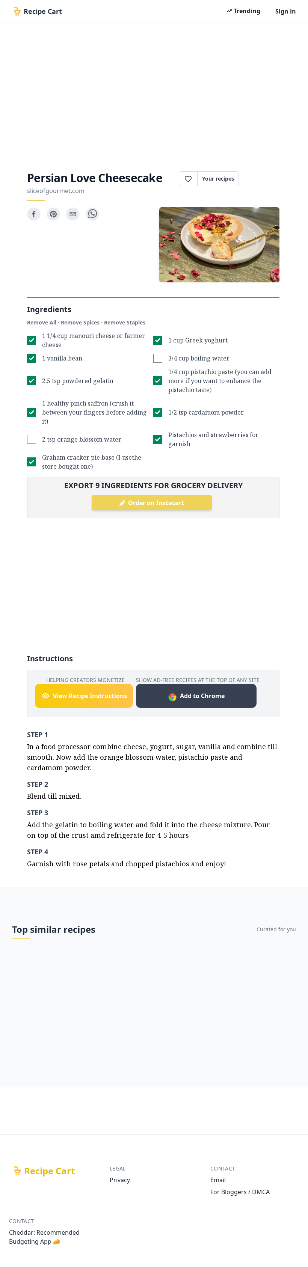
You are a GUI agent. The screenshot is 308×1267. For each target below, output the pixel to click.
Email (218, 1180)
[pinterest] (53, 214)
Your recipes (218, 178)
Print (262, 179)
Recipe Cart (49, 1171)
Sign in (285, 11)
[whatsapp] (92, 214)
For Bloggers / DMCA (240, 1192)
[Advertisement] (154, 94)
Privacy (120, 1180)
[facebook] (34, 214)
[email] (73, 214)
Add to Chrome (202, 696)
